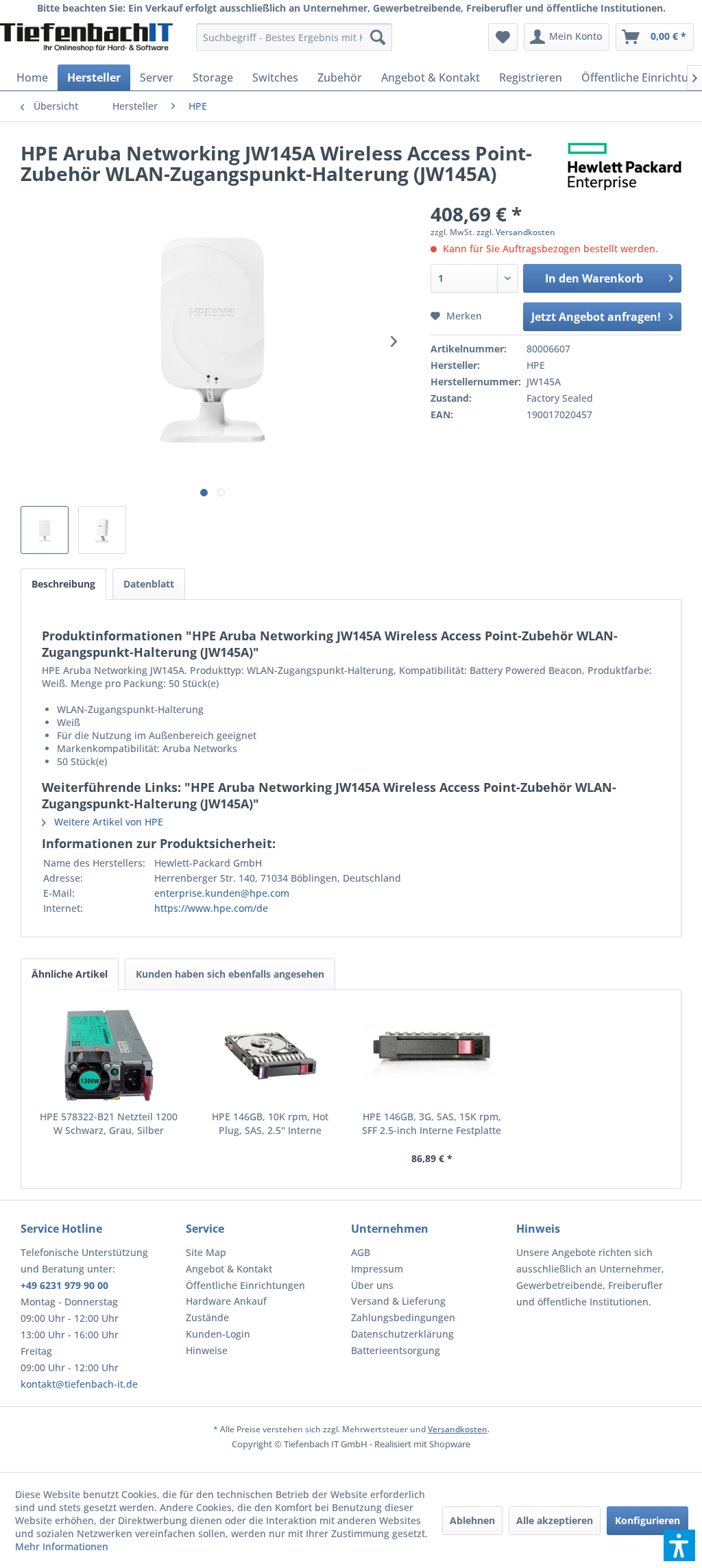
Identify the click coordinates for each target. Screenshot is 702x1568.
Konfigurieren (647, 1520)
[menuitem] (294, 37)
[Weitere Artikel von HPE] (624, 167)
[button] (679, 1545)
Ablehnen (472, 1520)
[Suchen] (377, 37)
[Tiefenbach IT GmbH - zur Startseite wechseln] (86, 40)
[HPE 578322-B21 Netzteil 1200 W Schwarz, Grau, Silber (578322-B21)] (109, 1055)
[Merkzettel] (503, 37)
